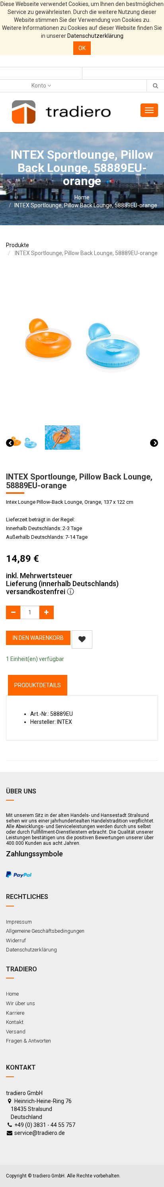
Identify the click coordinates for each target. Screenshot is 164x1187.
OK (82, 48)
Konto (39, 85)
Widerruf (16, 940)
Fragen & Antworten (28, 1041)
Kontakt (14, 1022)
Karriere (15, 1013)
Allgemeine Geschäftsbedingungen (45, 931)
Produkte (17, 245)
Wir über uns (20, 1003)
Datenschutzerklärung (95, 36)
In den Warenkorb (38, 638)
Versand (15, 1032)
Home (82, 197)
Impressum (19, 922)
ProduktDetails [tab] (37, 685)
